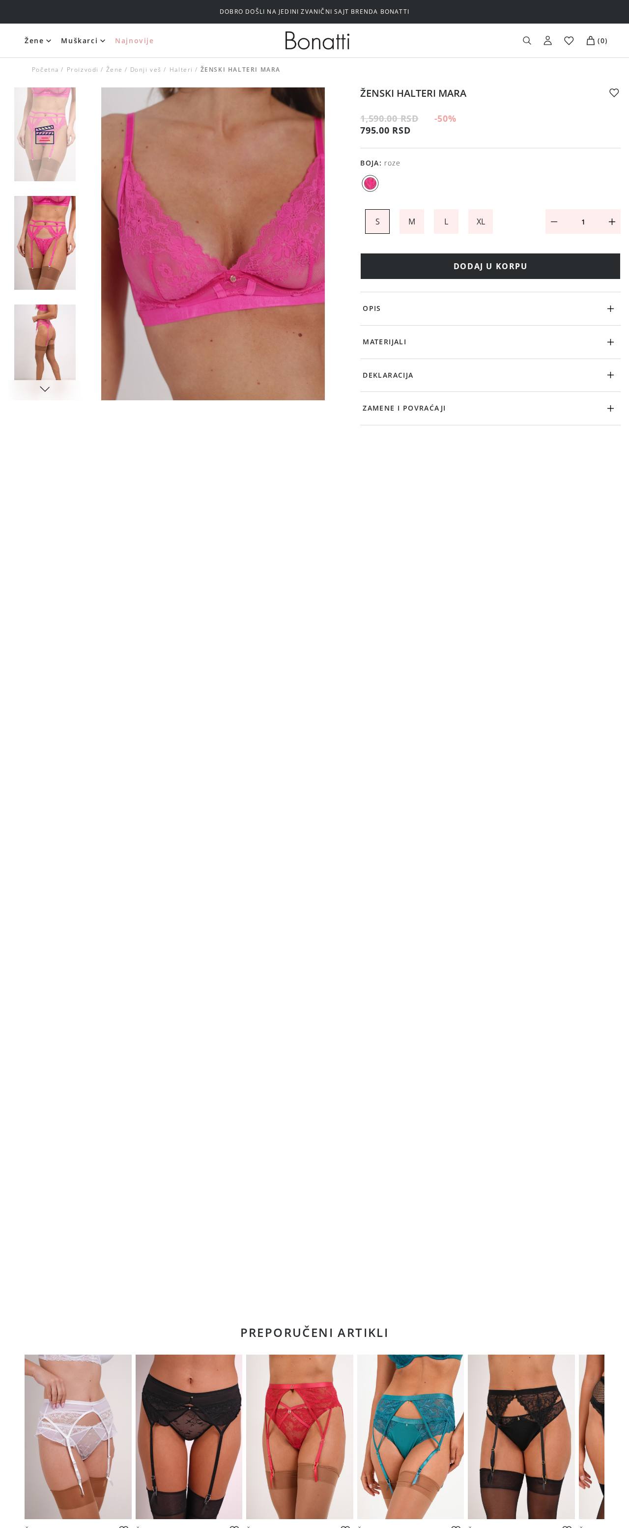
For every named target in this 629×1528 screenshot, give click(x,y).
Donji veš (146, 69)
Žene (34, 40)
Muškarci (79, 40)
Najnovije (134, 40)
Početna (45, 69)
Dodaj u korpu (491, 266)
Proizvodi (82, 69)
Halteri (181, 69)
